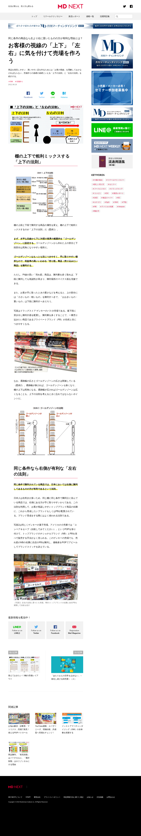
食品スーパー (108, 198)
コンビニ (97, 193)
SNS (116, 202)
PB (95, 207)
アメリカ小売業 (107, 207)
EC (119, 198)
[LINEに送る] (53, 95)
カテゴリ (97, 202)
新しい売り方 (99, 184)
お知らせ (90, 797)
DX (107, 193)
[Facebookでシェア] (28, 95)
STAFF (28, 797)
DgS (107, 202)
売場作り (19, 82)
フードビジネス (100, 189)
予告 (125, 202)
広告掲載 (100, 797)
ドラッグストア (117, 189)
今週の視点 (98, 180)
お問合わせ (111, 797)
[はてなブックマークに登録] (64, 95)
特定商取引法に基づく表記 (73, 797)
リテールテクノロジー (53, 16)
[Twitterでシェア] (42, 95)
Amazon (121, 207)
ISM (11, 82)
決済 (95, 198)
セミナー (112, 184)
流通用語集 (105, 16)
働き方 (96, 211)
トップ (34, 16)
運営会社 (37, 797)
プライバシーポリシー (52, 797)
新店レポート (74, 16)
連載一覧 (90, 16)
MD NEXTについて (15, 797)
